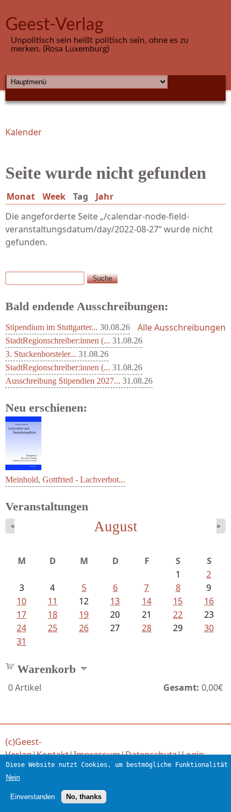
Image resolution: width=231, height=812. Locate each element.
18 (52, 614)
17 (21, 614)
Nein (13, 777)
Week (54, 196)
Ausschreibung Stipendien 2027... (62, 380)
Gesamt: (181, 687)
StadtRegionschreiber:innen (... (57, 340)
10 (21, 601)
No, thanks (84, 797)
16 (209, 601)
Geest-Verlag (54, 24)
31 (21, 641)
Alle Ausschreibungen (182, 327)
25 (52, 628)
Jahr (104, 196)
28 (146, 628)
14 (146, 601)
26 (84, 628)
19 (84, 614)
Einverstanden (32, 797)
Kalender (23, 132)
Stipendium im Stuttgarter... (51, 327)
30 (209, 628)
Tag (82, 196)
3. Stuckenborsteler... (40, 354)
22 (178, 614)
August (116, 526)
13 (115, 601)
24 (21, 628)
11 (52, 601)
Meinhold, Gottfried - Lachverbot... (65, 479)
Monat (20, 196)
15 (178, 601)
